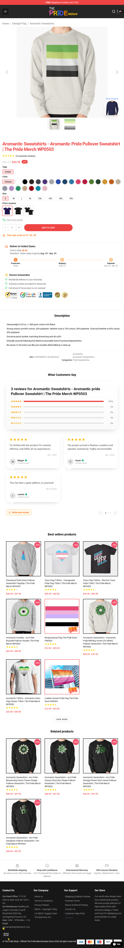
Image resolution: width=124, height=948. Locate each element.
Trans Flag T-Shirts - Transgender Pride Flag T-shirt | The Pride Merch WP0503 (61, 583)
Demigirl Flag (19, 23)
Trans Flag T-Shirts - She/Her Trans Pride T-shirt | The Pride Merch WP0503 (99, 583)
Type (4, 167)
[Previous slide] (7, 72)
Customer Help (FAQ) (75, 913)
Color (5, 176)
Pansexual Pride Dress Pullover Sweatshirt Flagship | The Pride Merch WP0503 (20, 583)
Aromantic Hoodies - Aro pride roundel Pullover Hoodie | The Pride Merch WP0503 (22, 640)
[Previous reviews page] (100, 513)
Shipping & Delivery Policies (77, 896)
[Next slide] (117, 72)
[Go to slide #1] (54, 124)
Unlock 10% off (6, 934)
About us (38, 896)
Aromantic (78, 354)
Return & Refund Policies (76, 905)
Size (4, 193)
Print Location (9, 203)
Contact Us (70, 909)
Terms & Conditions (43, 901)
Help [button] (118, 944)
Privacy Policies (41, 905)
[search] (114, 11)
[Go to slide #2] (70, 124)
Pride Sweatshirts (81, 360)
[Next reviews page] (115, 513)
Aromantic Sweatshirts (42, 23)
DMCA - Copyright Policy (45, 909)
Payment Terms (72, 901)
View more (62, 719)
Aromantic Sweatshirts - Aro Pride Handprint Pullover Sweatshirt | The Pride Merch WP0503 (22, 841)
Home (5, 23)
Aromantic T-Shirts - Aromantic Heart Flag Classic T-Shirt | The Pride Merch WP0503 (23, 701)
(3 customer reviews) (25, 156)
